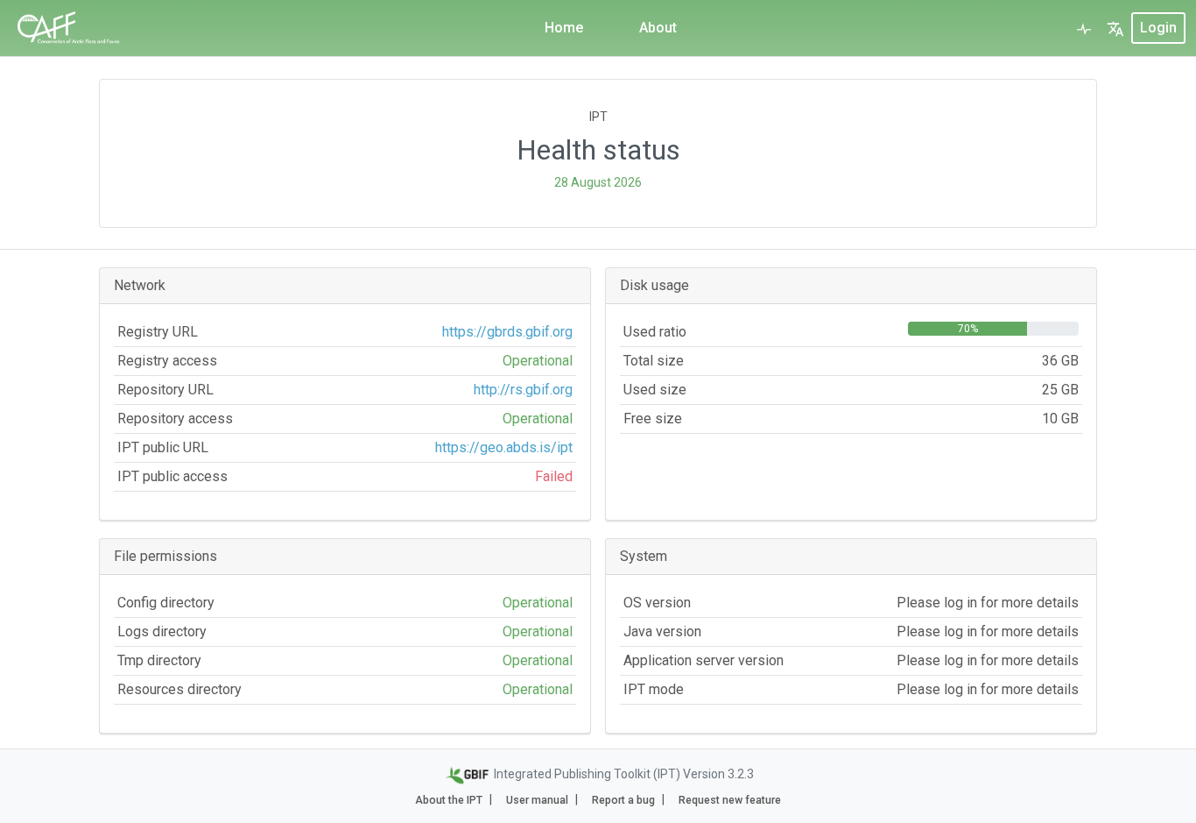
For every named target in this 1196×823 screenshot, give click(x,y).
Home (564, 27)
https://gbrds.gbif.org (507, 331)
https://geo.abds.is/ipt (504, 447)
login (1158, 27)
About (658, 27)
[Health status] (1084, 28)
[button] (1115, 28)
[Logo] (72, 28)
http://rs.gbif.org (523, 389)
